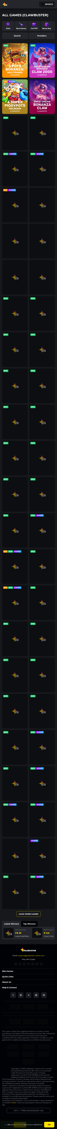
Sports (49, 4)
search (17, 36)
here (14, 1103)
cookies (17, 1125)
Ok (49, 1124)
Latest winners (11, 924)
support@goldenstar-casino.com (31, 956)
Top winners (29, 924)
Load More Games (28, 914)
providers (41, 36)
